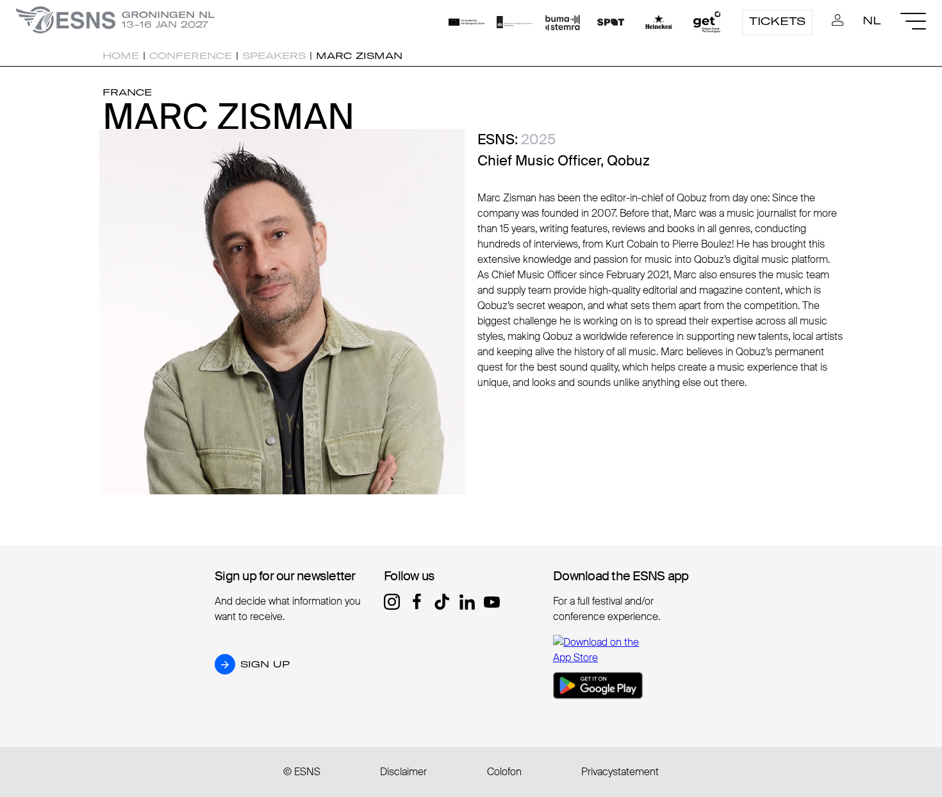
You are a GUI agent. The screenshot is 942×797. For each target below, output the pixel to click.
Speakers (274, 56)
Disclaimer (403, 771)
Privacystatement (620, 771)
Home (121, 56)
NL (872, 20)
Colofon (504, 771)
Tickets (777, 21)
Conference (190, 56)
